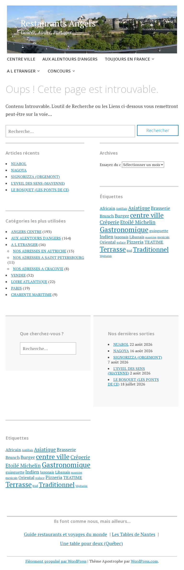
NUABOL (18, 163)
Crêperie (109, 221)
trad (129, 251)
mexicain (163, 237)
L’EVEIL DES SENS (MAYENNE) (38, 183)
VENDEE (18, 275)
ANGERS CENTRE (26, 231)
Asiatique (139, 208)
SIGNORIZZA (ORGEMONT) (35, 176)
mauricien (150, 237)
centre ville (147, 215)
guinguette (158, 230)
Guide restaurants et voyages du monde (65, 534)
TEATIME (153, 242)
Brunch (107, 216)
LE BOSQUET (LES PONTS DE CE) (40, 189)
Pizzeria (135, 242)
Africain (107, 208)
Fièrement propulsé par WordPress (55, 561)
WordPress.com (144, 561)
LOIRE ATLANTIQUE (29, 281)
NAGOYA (19, 170)
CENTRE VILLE (21, 59)
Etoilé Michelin (137, 222)
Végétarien (106, 256)
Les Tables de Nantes (133, 534)
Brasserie (160, 208)
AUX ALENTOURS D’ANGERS (70, 59)
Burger (122, 216)
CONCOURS (59, 71)
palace (121, 242)
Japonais (121, 237)
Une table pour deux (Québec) (91, 543)
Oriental (108, 242)
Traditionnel (151, 249)
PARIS (16, 288)
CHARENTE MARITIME (31, 294)
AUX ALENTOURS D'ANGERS (36, 238)
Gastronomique (124, 229)
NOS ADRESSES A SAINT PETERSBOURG (48, 257)
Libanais (136, 237)
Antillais (121, 209)
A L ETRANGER (21, 71)
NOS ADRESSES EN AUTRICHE (39, 251)
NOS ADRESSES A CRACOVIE (38, 268)
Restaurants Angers (58, 23)
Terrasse (113, 249)
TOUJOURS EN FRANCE (127, 59)
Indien (106, 237)
